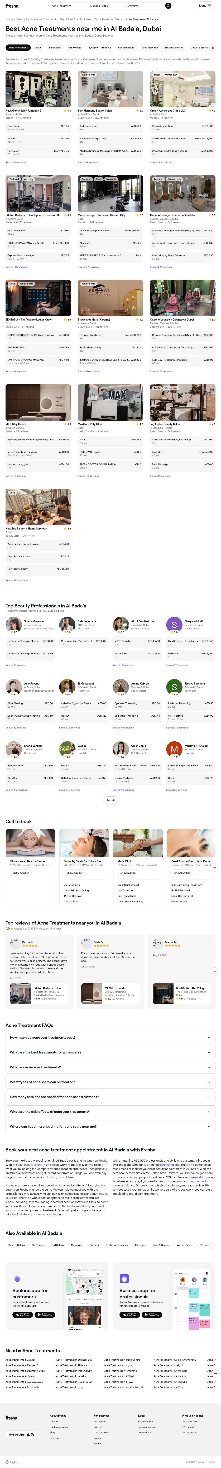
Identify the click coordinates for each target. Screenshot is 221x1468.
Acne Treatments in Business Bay (74, 1359)
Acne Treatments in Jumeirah (71, 1376)
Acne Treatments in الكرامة (168, 1365)
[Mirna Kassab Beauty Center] (30, 867)
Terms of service (147, 1427)
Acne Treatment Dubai (108, 19)
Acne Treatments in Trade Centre (122, 1359)
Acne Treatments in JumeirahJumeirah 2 (175, 1359)
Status (97, 1443)
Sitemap (54, 1438)
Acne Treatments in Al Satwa (71, 1365)
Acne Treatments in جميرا (69, 1387)
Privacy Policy (145, 1421)
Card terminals (102, 1432)
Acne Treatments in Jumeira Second (123, 1387)
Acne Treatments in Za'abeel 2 (22, 1365)
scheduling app (169, 1164)
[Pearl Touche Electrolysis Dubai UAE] (192, 867)
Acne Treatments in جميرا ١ (118, 1381)
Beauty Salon (24, 19)
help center (196, 1181)
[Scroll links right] (215, 1373)
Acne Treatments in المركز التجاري (74, 1381)
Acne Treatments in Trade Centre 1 (74, 1370)
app (88, 1206)
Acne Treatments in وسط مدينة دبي (24, 1381)
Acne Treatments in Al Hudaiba (170, 1381)
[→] (215, 867)
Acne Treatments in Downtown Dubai (25, 1370)
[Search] (168, 6)
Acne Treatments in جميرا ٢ (118, 1365)
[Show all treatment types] (212, 47)
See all (111, 800)
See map (108, 35)
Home (9, 19)
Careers (54, 1421)
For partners (100, 1421)
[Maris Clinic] (138, 867)
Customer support (59, 1427)
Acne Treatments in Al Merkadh (171, 1370)
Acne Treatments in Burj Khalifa (22, 1387)
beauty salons (33, 1164)
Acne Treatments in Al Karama (170, 1376)
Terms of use (145, 1432)
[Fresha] (12, 6)
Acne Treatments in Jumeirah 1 (120, 1370)
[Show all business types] (212, 1245)
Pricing (97, 1427)
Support (98, 1438)
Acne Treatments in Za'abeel (21, 1359)
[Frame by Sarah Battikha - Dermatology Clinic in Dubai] (84, 867)
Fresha (103, 1160)
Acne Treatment (46, 19)
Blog (52, 1432)
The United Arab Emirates (75, 19)
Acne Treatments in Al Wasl (119, 1376)
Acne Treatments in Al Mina (168, 1387)
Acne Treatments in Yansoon (21, 1376)
